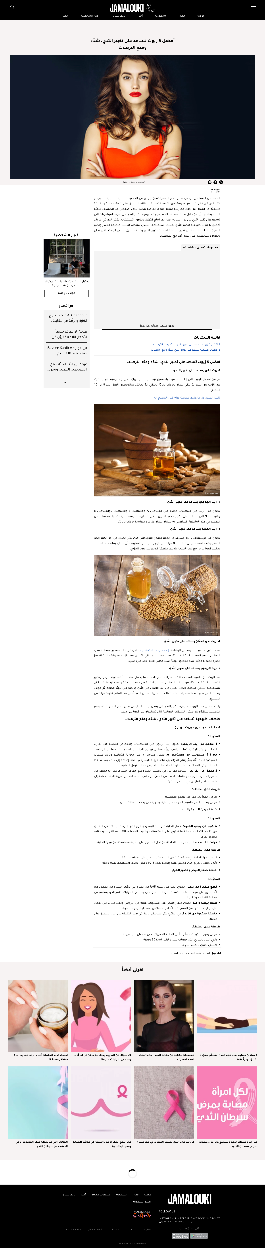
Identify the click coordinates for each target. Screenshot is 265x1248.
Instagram (166, 1219)
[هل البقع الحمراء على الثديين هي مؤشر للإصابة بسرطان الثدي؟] (101, 1102)
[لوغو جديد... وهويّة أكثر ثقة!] (157, 287)
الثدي (207, 952)
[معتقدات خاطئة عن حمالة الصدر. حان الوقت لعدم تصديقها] (164, 1016)
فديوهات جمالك (100, 1195)
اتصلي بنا (147, 1230)
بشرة (125, 182)
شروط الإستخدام (95, 1230)
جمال (182, 16)
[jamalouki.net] (132, 8)
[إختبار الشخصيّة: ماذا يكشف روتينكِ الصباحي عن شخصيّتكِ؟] (67, 258)
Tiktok (179, 1222)
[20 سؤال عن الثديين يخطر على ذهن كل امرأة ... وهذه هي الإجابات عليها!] (101, 1016)
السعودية (161, 16)
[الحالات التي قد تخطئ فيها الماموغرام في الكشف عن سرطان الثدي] (38, 1102)
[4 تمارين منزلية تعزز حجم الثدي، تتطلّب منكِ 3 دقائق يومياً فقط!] (227, 1016)
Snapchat (213, 1219)
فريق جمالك (214, 189)
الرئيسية (141, 182)
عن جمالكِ (131, 1230)
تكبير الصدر (194, 952)
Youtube (165, 1222)
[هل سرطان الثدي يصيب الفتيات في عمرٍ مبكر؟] (164, 1102)
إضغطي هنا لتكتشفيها (154, 650)
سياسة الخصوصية (73, 1230)
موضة (200, 16)
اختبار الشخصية (90, 16)
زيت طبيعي (177, 952)
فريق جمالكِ (115, 1230)
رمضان (65, 16)
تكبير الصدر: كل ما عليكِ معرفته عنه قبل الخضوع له (187, 397)
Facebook (198, 1219)
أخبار (140, 16)
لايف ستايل (118, 16)
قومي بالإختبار (66, 293)
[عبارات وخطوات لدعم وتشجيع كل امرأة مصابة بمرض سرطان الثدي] (227, 1102)
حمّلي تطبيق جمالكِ (190, 1228)
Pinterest (182, 1219)
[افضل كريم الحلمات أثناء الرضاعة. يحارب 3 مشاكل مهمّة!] (38, 1016)
